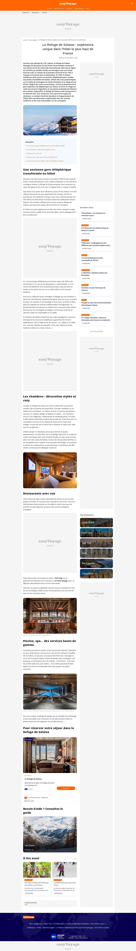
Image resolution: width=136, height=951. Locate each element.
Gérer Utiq (48, 924)
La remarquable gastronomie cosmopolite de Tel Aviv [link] (92, 259)
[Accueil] (68, 3)
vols (87, 8)
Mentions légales (49, 928)
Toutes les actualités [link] (96, 331)
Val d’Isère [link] (30, 845)
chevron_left (72, 859)
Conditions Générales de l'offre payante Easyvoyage (75, 928)
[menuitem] (26, 12)
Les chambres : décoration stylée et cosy (41, 150)
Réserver (66, 788)
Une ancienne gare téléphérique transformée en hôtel (46, 146)
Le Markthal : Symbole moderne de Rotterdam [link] (94, 274)
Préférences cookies (34, 928)
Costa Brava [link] (88, 522)
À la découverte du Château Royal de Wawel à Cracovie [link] (94, 229)
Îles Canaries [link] (88, 563)
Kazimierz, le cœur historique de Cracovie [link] (93, 289)
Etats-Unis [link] (87, 532)
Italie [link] (84, 553)
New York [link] (86, 543)
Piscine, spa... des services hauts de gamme (42, 157)
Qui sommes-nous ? (98, 924)
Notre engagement (35, 924)
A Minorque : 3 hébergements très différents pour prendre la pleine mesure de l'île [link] (96, 245)
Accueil (25, 40)
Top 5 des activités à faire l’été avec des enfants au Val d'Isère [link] (37, 884)
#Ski (26, 904)
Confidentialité (59, 924)
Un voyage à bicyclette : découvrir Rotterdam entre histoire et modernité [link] (95, 319)
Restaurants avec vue (34, 153)
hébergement (79, 8)
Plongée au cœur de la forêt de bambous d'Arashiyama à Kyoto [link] (96, 304)
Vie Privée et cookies (102, 928)
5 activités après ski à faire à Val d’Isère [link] (65, 884)
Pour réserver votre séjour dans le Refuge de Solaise (45, 161)
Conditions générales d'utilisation (77, 924)
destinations (58, 8)
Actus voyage (33, 40)
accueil (49, 8)
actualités (69, 8)
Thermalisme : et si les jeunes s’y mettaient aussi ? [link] (93, 214)
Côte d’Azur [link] (87, 573)
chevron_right (75, 859)
